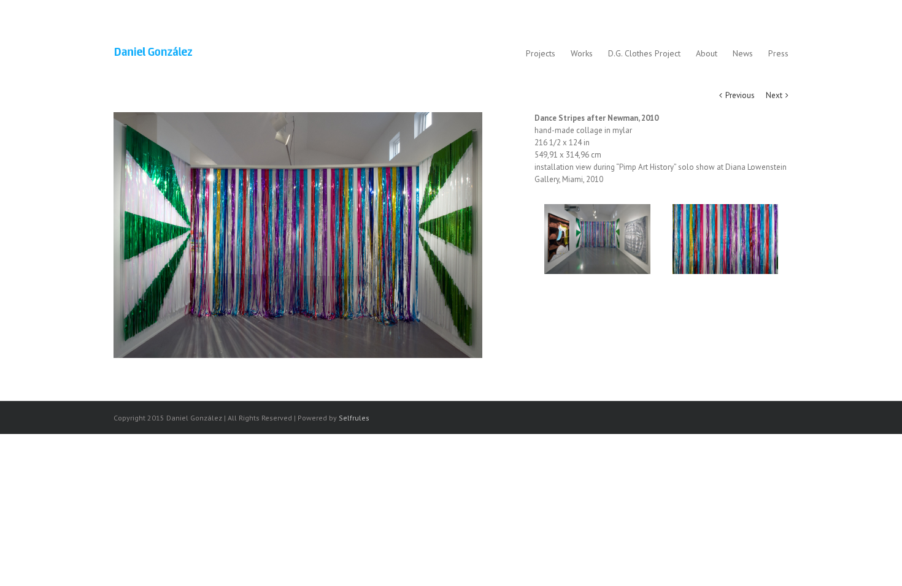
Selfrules (354, 417)
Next (774, 95)
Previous (740, 95)
